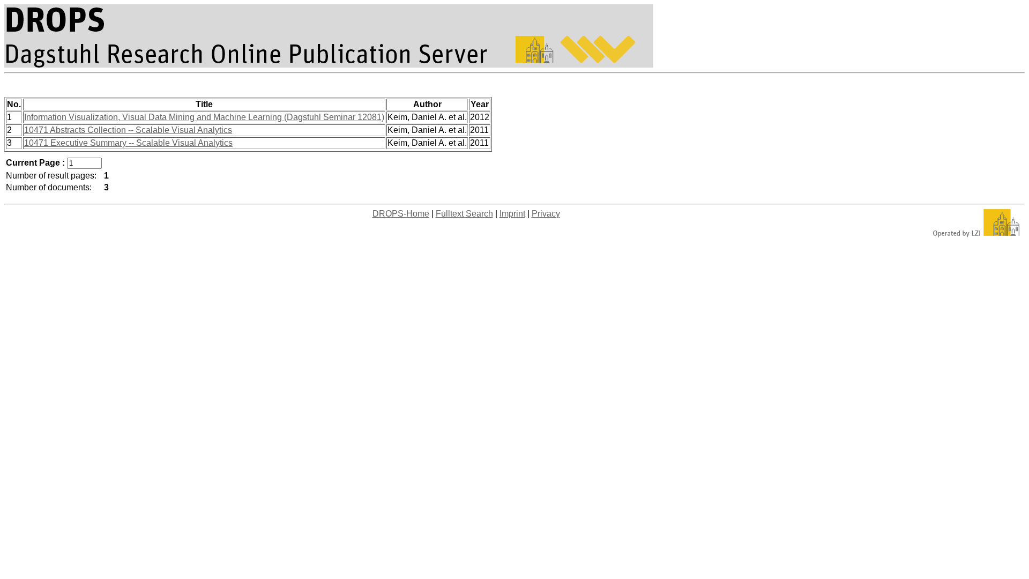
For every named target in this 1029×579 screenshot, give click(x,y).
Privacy (546, 213)
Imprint (512, 213)
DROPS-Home (400, 213)
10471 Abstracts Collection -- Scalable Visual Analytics (128, 130)
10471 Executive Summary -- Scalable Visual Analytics (128, 142)
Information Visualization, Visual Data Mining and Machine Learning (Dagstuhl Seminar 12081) (204, 117)
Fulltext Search (464, 213)
